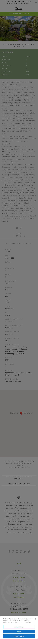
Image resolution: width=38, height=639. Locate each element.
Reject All (19, 631)
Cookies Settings (19, 627)
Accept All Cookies (19, 636)
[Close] (35, 619)
